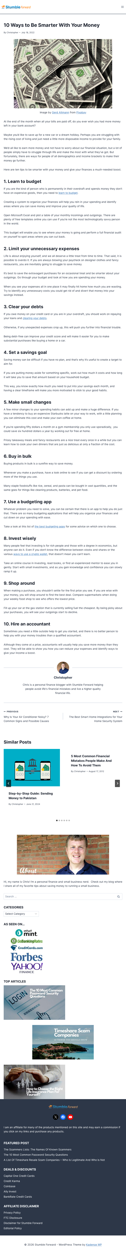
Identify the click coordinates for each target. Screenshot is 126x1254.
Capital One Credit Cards (19, 1175)
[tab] (57, 820)
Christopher (12, 32)
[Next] (117, 783)
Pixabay (81, 112)
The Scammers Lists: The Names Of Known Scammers (37, 1149)
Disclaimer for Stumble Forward (23, 1223)
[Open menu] (122, 6)
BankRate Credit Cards (18, 1196)
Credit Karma (12, 1181)
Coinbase (9, 1186)
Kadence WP (94, 1244)
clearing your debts (35, 318)
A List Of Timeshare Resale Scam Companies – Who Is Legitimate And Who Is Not (54, 1159)
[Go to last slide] (8, 783)
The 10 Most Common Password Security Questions (36, 1154)
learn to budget (68, 192)
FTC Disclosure (13, 1217)
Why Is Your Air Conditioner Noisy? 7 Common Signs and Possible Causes (26, 716)
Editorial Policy (13, 1228)
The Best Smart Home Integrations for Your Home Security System (95, 716)
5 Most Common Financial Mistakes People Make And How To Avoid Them (91, 760)
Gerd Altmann (60, 112)
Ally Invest (10, 1191)
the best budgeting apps (50, 526)
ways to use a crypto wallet (30, 554)
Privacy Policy (12, 1212)
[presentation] (32, 767)
